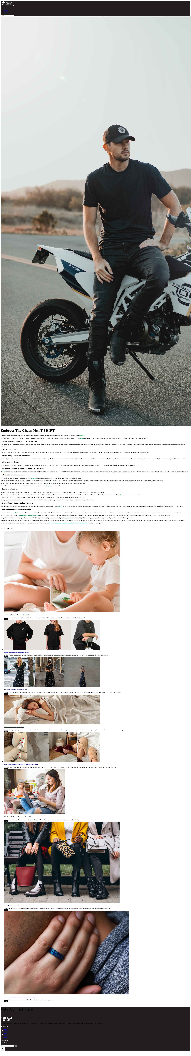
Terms (5, 1033)
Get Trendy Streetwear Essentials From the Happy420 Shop (16, 652)
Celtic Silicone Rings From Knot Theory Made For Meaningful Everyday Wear (20, 996)
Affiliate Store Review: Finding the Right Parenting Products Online (18, 816)
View (6, 619)
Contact (5, 1035)
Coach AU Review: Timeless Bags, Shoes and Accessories (15, 905)
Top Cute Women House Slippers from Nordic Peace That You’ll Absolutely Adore (21, 764)
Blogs (5, 11)
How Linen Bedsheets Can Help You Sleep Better (14, 727)
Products (6, 10)
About (5, 13)
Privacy (5, 1034)
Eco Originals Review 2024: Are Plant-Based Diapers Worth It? (17, 614)
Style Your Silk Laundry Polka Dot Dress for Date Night (15, 689)
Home (5, 8)
